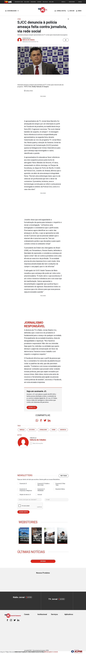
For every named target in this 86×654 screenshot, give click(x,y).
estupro (32, 429)
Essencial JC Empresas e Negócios (26, 489)
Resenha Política (60, 489)
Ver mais (43, 561)
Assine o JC (31, 407)
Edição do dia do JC (25, 494)
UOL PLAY (45, 1)
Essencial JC (23, 483)
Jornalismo (43, 429)
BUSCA (63, 1)
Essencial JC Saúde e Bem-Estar (43, 483)
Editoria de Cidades (28, 40)
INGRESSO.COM (19, 1)
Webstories (28, 522)
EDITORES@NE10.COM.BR (51, 652)
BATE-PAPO (72, 1)
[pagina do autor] (23, 442)
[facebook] (41, 420)
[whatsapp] (37, 420)
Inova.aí (40, 494)
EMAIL (80, 1)
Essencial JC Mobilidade (41, 489)
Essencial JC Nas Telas (60, 483)
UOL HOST (26, 1)
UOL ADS (51, 1)
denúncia (63, 429)
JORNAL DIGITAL (61, 10)
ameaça (22, 429)
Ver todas (63, 475)
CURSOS (39, 1)
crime (53, 429)
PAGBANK (33, 1)
